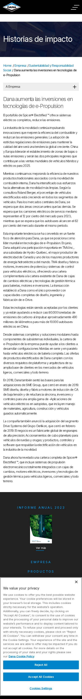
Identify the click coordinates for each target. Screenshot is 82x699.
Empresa (20, 66)
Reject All (41, 664)
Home (7, 66)
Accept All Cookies (41, 676)
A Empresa (13, 87)
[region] (41, 636)
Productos (41, 571)
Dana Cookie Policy (21, 656)
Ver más (41, 547)
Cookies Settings (41, 688)
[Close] (76, 581)
